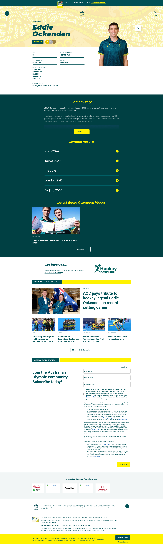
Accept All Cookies (122, 537)
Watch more (81, 249)
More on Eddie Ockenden (81, 350)
